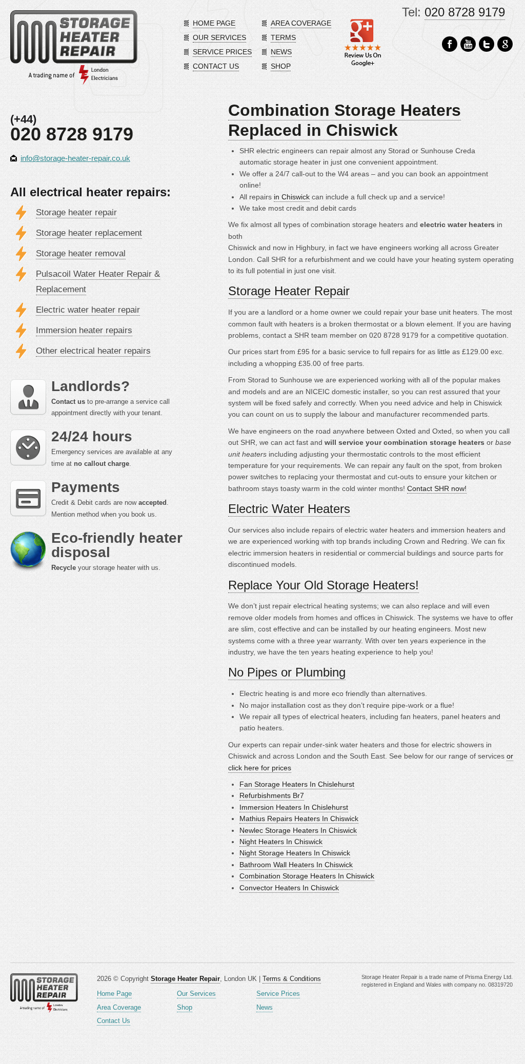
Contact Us (113, 1021)
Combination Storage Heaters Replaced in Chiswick (344, 120)
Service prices (222, 52)
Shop (281, 66)
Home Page (114, 993)
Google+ (505, 44)
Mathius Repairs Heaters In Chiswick (298, 818)
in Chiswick (292, 197)
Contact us (216, 66)
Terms (283, 37)
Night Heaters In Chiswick (280, 841)
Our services (219, 37)
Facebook (449, 44)
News (281, 52)
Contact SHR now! (437, 488)
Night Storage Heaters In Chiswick (294, 853)
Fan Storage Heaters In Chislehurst (296, 784)
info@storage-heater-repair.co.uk (75, 158)
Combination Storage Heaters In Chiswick (306, 876)
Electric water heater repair (88, 310)
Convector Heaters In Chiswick (289, 888)
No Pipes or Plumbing (287, 672)
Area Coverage (119, 1007)
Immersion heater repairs (84, 330)
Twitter (486, 44)
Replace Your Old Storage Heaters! (323, 585)
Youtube (468, 44)
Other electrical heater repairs (93, 351)
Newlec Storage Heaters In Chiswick (298, 830)
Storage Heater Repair (289, 291)
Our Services (196, 993)
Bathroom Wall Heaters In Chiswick (296, 865)
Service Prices (278, 993)
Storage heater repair (76, 212)
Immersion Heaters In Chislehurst (293, 807)
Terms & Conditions (291, 979)
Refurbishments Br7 (271, 795)
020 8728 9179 (465, 12)
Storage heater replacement (89, 233)
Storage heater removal (81, 253)
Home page (214, 23)
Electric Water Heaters (289, 509)
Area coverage (301, 23)
